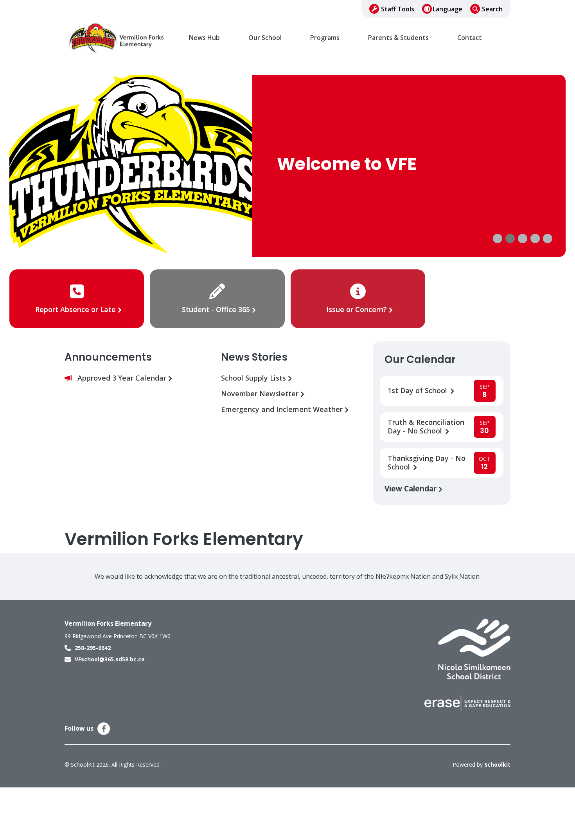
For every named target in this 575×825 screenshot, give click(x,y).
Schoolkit (497, 764)
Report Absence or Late (76, 309)
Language (447, 9)
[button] (497, 238)
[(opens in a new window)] (474, 648)
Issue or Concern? (356, 309)
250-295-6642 (93, 648)
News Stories (254, 357)
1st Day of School (418, 390)
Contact (469, 38)
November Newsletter (260, 393)
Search (492, 9)
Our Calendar (420, 359)
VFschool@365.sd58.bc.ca (110, 659)
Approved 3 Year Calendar (122, 378)
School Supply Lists (254, 378)
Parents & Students (398, 38)
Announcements (108, 357)
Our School (265, 38)
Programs (325, 38)
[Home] (117, 38)
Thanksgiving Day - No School (426, 463)
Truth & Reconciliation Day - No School (426, 427)
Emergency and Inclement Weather (283, 409)
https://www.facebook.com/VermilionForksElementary (104, 728)
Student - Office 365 (216, 309)
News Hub (204, 38)
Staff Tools (397, 9)
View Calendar (411, 488)
